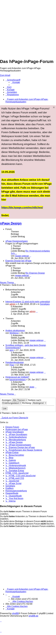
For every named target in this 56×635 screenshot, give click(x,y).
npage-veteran (22, 256)
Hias (12, 365)
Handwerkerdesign (14, 362)
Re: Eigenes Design (35, 273)
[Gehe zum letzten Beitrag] (37, 311)
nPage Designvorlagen (16, 241)
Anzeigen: (7, 400)
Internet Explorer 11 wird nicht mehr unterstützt (27, 301)
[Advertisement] (28, 28)
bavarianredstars (18, 379)
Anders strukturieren (15, 330)
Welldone (14, 333)
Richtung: (27, 403)
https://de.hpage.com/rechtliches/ (22, 207)
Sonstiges (45, 304)
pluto (31, 387)
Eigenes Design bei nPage (18, 261)
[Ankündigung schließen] (54, 107)
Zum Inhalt (5, 75)
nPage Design (11, 223)
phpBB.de (33, 616)
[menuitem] (15, 82)
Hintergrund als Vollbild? (17, 377)
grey (12, 350)
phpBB (15, 613)
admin (12, 304)
